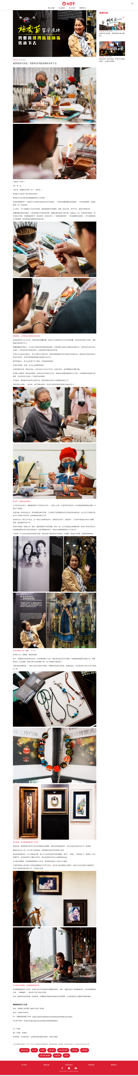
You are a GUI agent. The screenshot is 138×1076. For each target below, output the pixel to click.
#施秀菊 (57, 1055)
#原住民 (52, 1050)
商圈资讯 (82, 8)
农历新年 (101, 56)
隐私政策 (47, 1065)
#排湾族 (75, 1050)
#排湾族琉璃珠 (45, 1055)
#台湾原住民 (63, 1050)
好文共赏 (72, 8)
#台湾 (34, 1050)
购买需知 (91, 1065)
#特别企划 (24, 1050)
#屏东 (43, 1050)
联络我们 (114, 1065)
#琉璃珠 (84, 1050)
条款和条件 (69, 1065)
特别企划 (101, 31)
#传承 (66, 1055)
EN (132, 4)
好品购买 (62, 8)
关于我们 (24, 1065)
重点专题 (51, 8)
